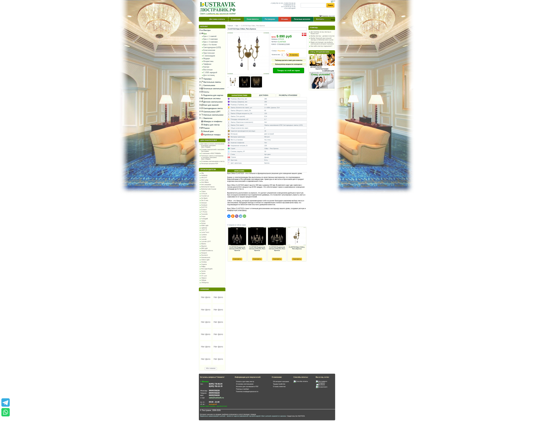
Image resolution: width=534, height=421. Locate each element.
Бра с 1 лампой (209, 36)
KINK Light (204, 225)
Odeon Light (205, 260)
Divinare (204, 203)
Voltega (203, 280)
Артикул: (274, 41)
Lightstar (204, 228)
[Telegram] (240, 216)
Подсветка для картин (213, 95)
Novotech (204, 255)
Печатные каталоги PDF (209, 163)
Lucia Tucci (205, 232)
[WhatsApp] (244, 216)
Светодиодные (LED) (212, 47)
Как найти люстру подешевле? (321, 46)
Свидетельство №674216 (296, 416)
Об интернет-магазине (281, 381)
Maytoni (204, 246)
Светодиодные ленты (213, 108)
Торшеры (207, 79)
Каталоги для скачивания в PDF (247, 386)
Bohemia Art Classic (208, 187)
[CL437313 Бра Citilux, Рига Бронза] (296, 236)
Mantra (203, 244)
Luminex (204, 234)
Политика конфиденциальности (247, 391)
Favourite (204, 214)
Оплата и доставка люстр (245, 381)
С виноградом (209, 56)
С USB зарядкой (210, 72)
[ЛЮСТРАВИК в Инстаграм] (324, 383)
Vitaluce (204, 278)
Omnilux (204, 262)
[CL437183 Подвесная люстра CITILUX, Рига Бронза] (257, 236)
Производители (208, 170)
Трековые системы (212, 98)
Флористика (208, 61)
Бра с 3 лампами (210, 42)
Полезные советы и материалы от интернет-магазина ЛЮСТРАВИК (212, 157)
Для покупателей (208, 140)
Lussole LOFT (206, 241)
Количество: (276, 54)
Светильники (209, 85)
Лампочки (207, 118)
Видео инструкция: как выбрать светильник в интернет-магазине (322, 43)
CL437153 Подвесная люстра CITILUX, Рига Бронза (237, 248)
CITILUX (204, 193)
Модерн (206, 58)
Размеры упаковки (288, 95)
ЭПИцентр (205, 282)
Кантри (206, 67)
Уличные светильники (213, 115)
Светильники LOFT (211, 112)
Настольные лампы (212, 82)
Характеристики (239, 95)
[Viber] (236, 216)
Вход (333, 19)
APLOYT (204, 177)
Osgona (204, 264)
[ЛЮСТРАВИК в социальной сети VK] (321, 387)
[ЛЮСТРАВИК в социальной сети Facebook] (320, 385)
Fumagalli (204, 218)
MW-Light (204, 248)
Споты (206, 92)
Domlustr (204, 205)
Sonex (203, 273)
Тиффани (207, 64)
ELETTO (204, 207)
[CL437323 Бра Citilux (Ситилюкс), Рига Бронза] (248, 73)
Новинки (204, 289)
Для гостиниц (209, 75)
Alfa (202, 173)
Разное (206, 128)
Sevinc (203, 271)
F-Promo (204, 212)
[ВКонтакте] (229, 216)
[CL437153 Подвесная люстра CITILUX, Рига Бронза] (237, 236)
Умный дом (208, 131)
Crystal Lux (205, 196)
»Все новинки (210, 368)
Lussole (204, 239)
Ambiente (204, 175)
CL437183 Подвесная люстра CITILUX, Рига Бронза (257, 248)
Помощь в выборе (242, 389)
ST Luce (204, 276)
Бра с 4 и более (210, 45)
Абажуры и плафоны (212, 121)
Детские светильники (212, 102)
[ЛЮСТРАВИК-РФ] (218, 8)
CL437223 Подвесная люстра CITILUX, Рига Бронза (277, 248)
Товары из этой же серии (288, 70)
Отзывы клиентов (279, 386)
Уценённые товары (212, 135)
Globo (203, 221)
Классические (209, 50)
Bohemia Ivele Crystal (208, 189)
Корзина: (325, 16)
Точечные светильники (213, 89)
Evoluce (204, 209)
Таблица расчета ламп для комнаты (288, 60)
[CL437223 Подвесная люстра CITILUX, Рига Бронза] (277, 236)
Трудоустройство (279, 384)
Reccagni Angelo (206, 269)
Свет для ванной (210, 105)
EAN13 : (274, 44)
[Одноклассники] (232, 216)
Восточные (207, 70)
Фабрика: (274, 39)
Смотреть (237, 259)
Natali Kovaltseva (207, 250)
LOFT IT (204, 230)
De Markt (204, 198)
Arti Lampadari (206, 184)
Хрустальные (209, 53)
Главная (230, 25)
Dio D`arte (204, 200)
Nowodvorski (205, 257)
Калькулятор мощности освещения (288, 64)
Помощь (314, 28)
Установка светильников (244, 384)
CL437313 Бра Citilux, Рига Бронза (297, 248)
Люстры (207, 30)
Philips (203, 266)
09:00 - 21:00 (214, 402)
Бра (205, 34)
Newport (204, 253)
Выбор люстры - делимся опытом (322, 36)
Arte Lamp (204, 180)
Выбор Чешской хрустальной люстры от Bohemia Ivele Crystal (322, 39)
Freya (203, 216)
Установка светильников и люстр (212, 161)
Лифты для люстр (211, 125)
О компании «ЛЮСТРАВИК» (211, 153)
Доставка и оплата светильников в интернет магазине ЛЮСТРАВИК (212, 145)
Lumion (203, 237)
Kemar (203, 223)
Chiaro (203, 191)
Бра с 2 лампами (210, 39)
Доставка (263, 95)
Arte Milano (205, 182)
